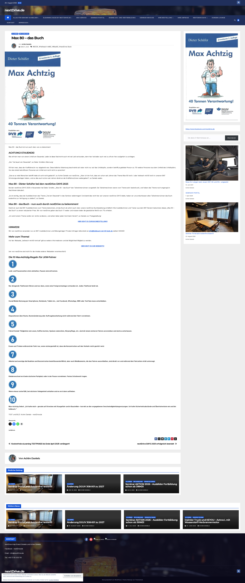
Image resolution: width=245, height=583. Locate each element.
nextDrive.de (14, 10)
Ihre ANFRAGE (183, 18)
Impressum (23, 23)
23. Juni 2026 (191, 526)
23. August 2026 (16, 526)
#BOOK (35, 47)
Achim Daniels (26, 44)
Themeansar (139, 580)
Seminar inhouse (147, 18)
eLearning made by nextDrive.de (57, 18)
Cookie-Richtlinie (54, 580)
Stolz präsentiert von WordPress (112, 580)
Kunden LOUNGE (218, 18)
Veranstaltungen (149, 481)
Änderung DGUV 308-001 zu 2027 (85, 486)
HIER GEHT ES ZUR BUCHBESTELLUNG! (93, 221)
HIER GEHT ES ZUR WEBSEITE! (92, 246)
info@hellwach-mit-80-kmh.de (101, 231)
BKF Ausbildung (24, 33)
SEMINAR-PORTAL (98, 18)
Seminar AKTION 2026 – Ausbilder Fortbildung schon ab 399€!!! (151, 485)
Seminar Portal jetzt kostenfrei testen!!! (30, 486)
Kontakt (11, 23)
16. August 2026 (75, 526)
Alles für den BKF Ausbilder (25, 18)
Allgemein (15, 33)
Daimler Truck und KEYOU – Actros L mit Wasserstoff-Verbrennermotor (207, 521)
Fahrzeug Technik (198, 517)
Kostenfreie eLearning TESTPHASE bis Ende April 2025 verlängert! (40, 444)
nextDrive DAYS (200, 18)
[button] (235, 20)
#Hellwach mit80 (45, 47)
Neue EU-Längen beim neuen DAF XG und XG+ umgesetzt (207, 182)
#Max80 (55, 47)
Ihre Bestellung (165, 18)
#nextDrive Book (65, 47)
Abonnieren (231, 138)
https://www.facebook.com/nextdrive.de (200, 129)
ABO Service (81, 18)
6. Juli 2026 (132, 526)
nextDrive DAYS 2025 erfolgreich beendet (155, 444)
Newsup (129, 580)
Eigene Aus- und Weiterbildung (122, 18)
